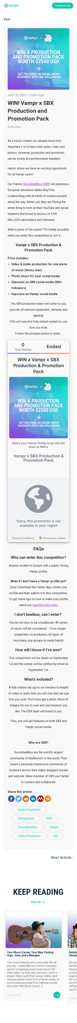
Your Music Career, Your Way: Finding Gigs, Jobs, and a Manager (30, 954)
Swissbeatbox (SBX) (36, 184)
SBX (49, 818)
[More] (47, 798)
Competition (26, 818)
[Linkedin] (33, 798)
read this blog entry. (45, 605)
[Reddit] (26, 798)
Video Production (29, 836)
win (55, 836)
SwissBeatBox (27, 827)
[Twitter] (18, 798)
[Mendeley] (40, 798)
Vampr (54, 827)
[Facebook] (11, 798)
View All (36, 902)
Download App (62, 5)
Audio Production (29, 809)
